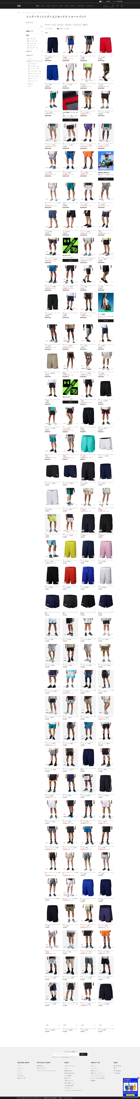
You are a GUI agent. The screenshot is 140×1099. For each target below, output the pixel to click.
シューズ (66, 5)
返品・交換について (70, 1083)
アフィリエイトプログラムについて (73, 1090)
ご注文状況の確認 (69, 1085)
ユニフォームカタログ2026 (98, 1078)
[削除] (55, 24)
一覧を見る (70, 120)
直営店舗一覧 (40, 1065)
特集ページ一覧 (21, 1078)
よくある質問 (68, 1075)
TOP (18, 12)
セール (42, 5)
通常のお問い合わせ (70, 1073)
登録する (83, 1054)
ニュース (67, 1068)
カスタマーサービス (70, 1065)
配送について (68, 1078)
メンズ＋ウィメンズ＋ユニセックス (28, 12)
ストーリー (93, 1068)
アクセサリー (21, 1075)
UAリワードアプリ (41, 1068)
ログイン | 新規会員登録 (118, 1)
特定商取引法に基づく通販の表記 (50, 1097)
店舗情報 (108, 1)
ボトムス (40, 12)
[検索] (113, 6)
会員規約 (60, 1097)
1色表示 (67, 28)
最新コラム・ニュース (96, 1073)
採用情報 (93, 1080)
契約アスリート (95, 1070)
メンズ (48, 5)
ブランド (93, 1065)
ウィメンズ (54, 5)
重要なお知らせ (68, 1070)
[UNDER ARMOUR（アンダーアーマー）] (19, 5)
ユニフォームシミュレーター (98, 1075)
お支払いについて (69, 1080)
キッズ (60, 5)
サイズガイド (68, 1087)
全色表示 (61, 28)
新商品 (37, 5)
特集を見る (106, 320)
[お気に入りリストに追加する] (59, 53)
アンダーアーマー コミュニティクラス (46, 1070)
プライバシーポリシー (65, 1057)
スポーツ (73, 5)
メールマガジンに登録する (70, 1051)
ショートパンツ (46, 12)
